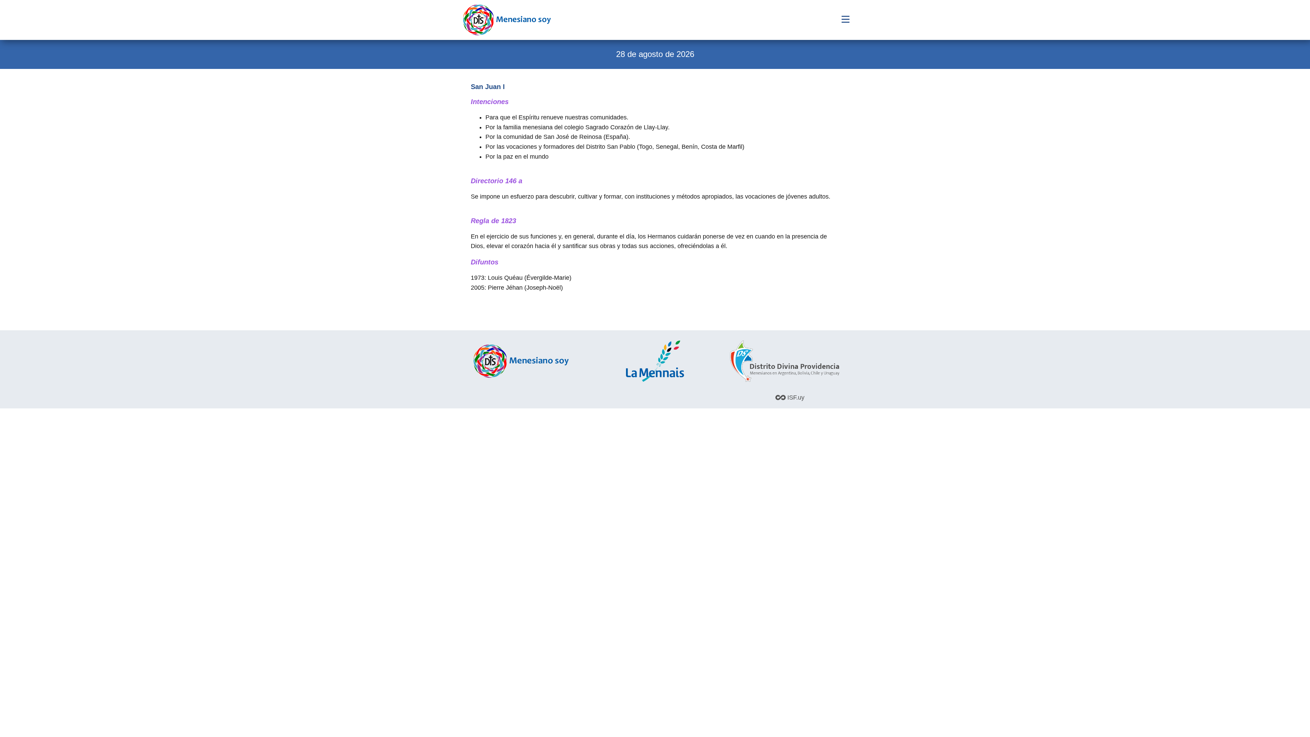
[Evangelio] (507, 20)
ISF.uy (795, 397)
